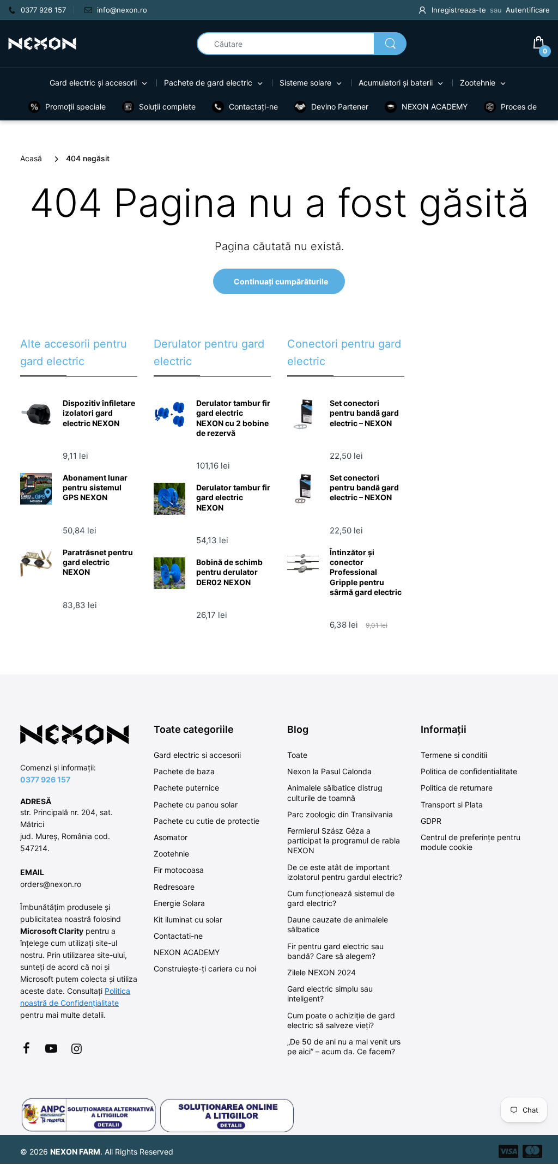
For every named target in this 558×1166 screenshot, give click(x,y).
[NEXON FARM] (42, 42)
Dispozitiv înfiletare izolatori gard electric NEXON (99, 412)
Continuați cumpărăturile (281, 281)
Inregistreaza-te (458, 9)
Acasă (31, 158)
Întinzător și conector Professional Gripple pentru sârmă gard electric (366, 572)
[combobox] (301, 43)
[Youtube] (51, 1048)
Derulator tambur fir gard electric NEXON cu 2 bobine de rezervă (233, 418)
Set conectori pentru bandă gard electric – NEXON (364, 412)
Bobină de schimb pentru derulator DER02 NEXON (229, 571)
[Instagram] (76, 1048)
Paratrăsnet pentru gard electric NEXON (98, 562)
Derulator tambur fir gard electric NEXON (233, 497)
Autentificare (528, 9)
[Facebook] (26, 1048)
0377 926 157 (45, 779)
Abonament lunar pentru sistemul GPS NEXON (95, 487)
